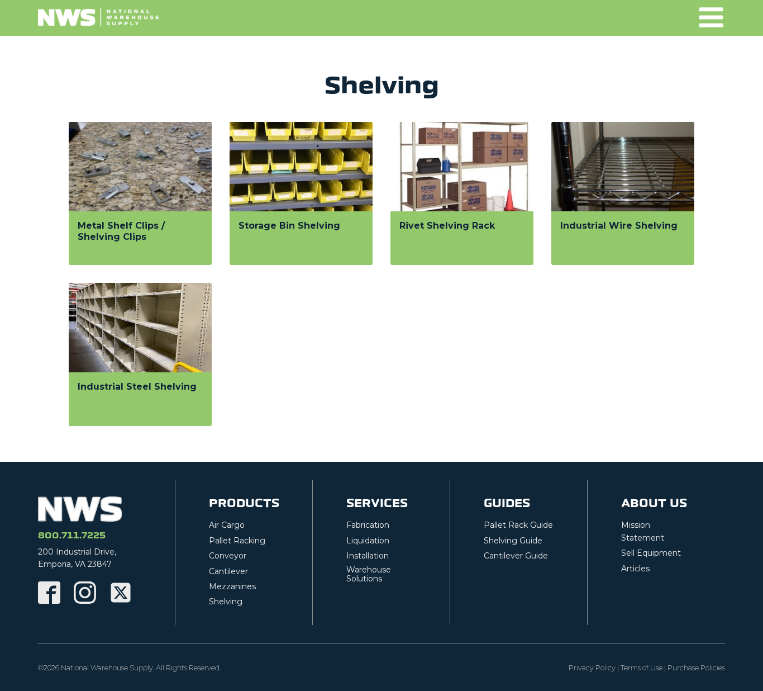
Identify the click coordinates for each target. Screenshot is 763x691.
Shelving (225, 602)
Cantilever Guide (516, 556)
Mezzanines (232, 586)
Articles (635, 569)
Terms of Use (641, 668)
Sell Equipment (651, 553)
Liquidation (367, 541)
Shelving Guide (513, 541)
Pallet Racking (237, 541)
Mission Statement (642, 531)
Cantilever (228, 571)
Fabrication (367, 525)
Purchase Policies (696, 668)
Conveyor (227, 556)
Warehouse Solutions (368, 574)
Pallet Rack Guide (518, 525)
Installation (367, 556)
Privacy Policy (592, 668)
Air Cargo (227, 525)
